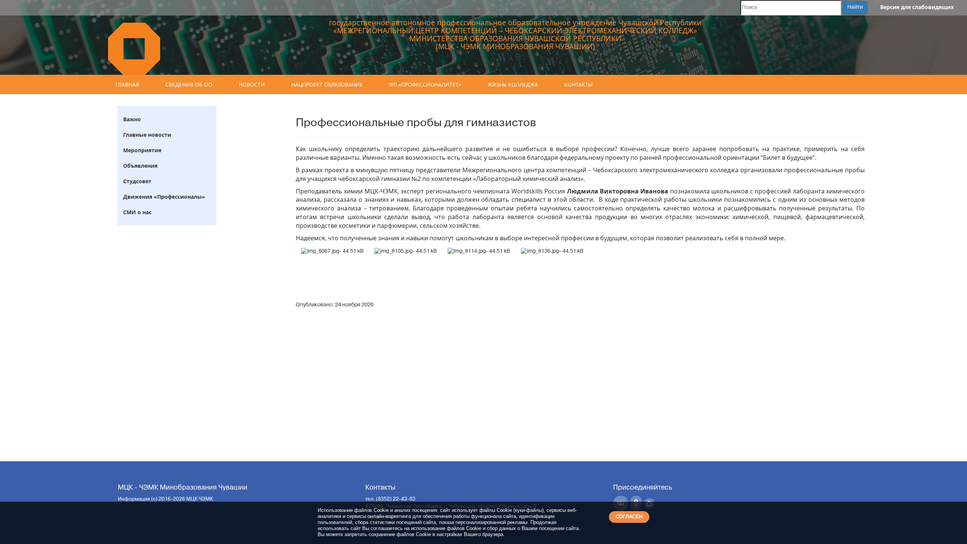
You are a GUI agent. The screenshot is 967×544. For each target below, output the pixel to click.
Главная (127, 84)
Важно (132, 119)
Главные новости (147, 134)
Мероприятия (142, 150)
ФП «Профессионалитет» (425, 84)
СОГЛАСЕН (629, 516)
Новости (252, 84)
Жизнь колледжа (513, 84)
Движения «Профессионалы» (164, 196)
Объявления (140, 165)
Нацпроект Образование (327, 84)
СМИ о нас (137, 212)
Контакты (578, 84)
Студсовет (137, 181)
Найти (855, 7)
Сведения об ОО (188, 84)
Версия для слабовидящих (917, 7)
